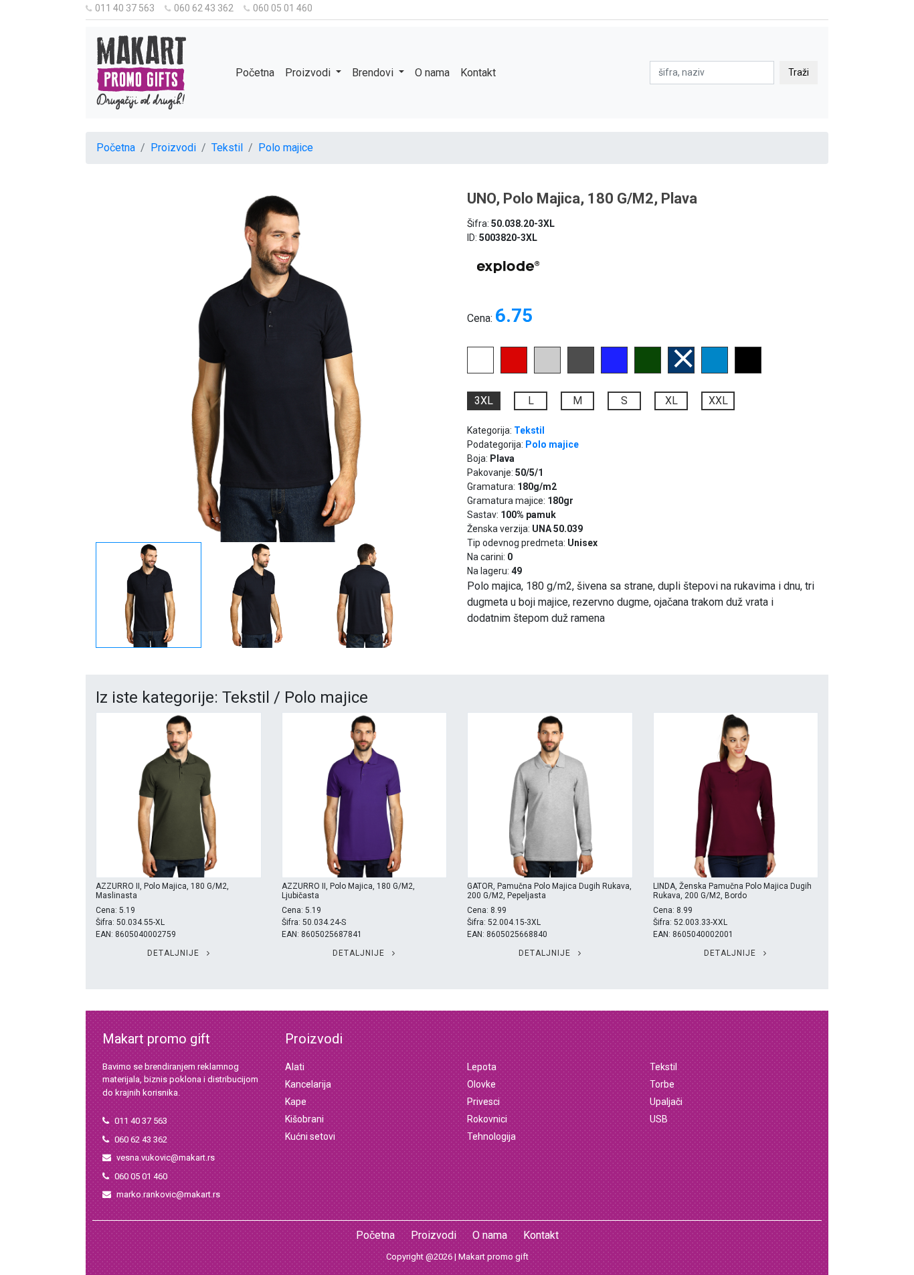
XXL (718, 400)
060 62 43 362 (204, 8)
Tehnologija (491, 1136)
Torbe (662, 1084)
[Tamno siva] (580, 369)
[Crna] (748, 369)
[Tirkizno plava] (714, 369)
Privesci (483, 1101)
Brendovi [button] (374, 72)
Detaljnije (174, 953)
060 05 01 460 (282, 8)
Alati (294, 1066)
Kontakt (478, 72)
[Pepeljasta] (547, 369)
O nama (432, 72)
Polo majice (285, 147)
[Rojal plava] (614, 369)
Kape (295, 1101)
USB (659, 1119)
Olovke (481, 1084)
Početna (255, 72)
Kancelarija (308, 1084)
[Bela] (480, 369)
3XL (483, 400)
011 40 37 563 (125, 8)
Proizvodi (173, 147)
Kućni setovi (310, 1136)
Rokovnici (487, 1119)
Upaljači (666, 1101)
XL (671, 400)
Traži (798, 72)
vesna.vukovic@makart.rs (165, 1158)
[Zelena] (647, 369)
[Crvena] (513, 369)
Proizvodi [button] (309, 72)
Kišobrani (304, 1119)
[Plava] (681, 369)
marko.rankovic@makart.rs (168, 1194)
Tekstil (227, 147)
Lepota (481, 1066)
